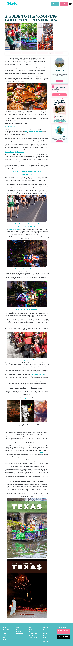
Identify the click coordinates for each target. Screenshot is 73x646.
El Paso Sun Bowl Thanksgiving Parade (26, 309)
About (45, 3)
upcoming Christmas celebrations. (33, 131)
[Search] (70, 4)
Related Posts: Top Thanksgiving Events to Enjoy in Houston (27, 171)
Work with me (45, 637)
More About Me (59, 81)
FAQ (43, 639)
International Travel (33, 637)
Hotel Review (31, 631)
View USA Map (19, 631)
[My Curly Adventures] (13, 4)
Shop (42, 3)
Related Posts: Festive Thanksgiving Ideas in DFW (27, 223)
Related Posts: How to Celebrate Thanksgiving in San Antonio (27, 268)
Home (28, 3)
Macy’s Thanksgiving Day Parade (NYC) (27, 360)
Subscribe (59, 94)
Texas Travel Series (33, 633)
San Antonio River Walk (13, 229)
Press (44, 631)
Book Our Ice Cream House (64, 4)
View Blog (31, 629)
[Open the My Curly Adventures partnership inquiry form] (59, 110)
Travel (35, 3)
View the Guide (59, 141)
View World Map (19, 633)
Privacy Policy (46, 641)
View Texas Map (19, 629)
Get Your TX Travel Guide (55, 4)
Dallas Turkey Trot (27, 174)
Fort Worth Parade (10, 126)
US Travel (31, 635)
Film (43, 635)
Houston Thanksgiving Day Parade (14, 152)
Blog (39, 3)
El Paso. (41, 452)
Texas (31, 3)
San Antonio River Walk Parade (26, 226)
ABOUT (4, 639)
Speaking (45, 633)
